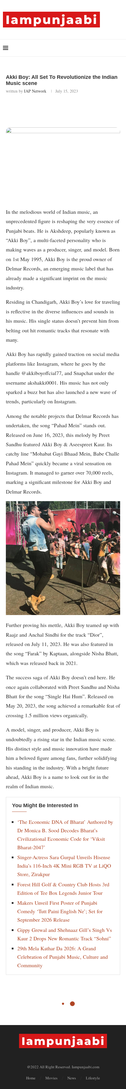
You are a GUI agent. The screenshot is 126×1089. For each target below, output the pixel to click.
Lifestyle (93, 1078)
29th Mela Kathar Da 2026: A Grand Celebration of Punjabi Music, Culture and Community (62, 957)
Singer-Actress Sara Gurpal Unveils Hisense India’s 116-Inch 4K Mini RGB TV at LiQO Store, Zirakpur (64, 866)
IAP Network (35, 91)
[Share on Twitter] (54, 109)
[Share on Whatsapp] (67, 109)
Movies (51, 1078)
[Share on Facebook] (41, 109)
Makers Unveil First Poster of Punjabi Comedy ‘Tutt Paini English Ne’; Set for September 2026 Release (60, 911)
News (71, 1078)
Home (30, 1078)
